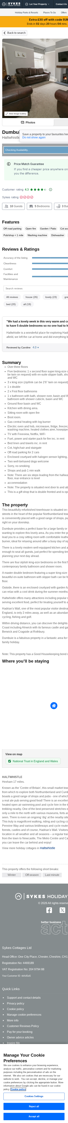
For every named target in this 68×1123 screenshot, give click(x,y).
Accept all (34, 1116)
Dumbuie (12, 132)
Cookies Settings (34, 1096)
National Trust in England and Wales (35, 761)
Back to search (16, 32)
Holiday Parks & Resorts (26, 12)
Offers (64, 12)
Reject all (34, 1106)
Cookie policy (18, 1089)
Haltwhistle (47, 848)
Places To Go (49, 12)
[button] (7, 78)
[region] (34, 1083)
